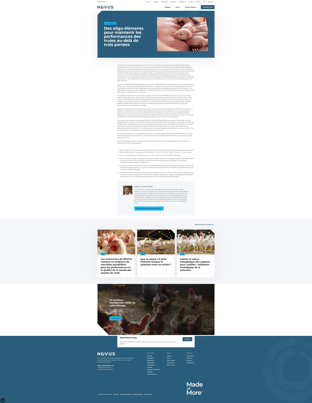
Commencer (115, 318)
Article (114, 23)
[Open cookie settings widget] (3, 400)
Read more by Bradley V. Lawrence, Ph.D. (149, 208)
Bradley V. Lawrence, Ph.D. (143, 186)
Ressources (107, 23)
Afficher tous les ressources (204, 224)
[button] (109, 66)
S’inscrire (187, 339)
